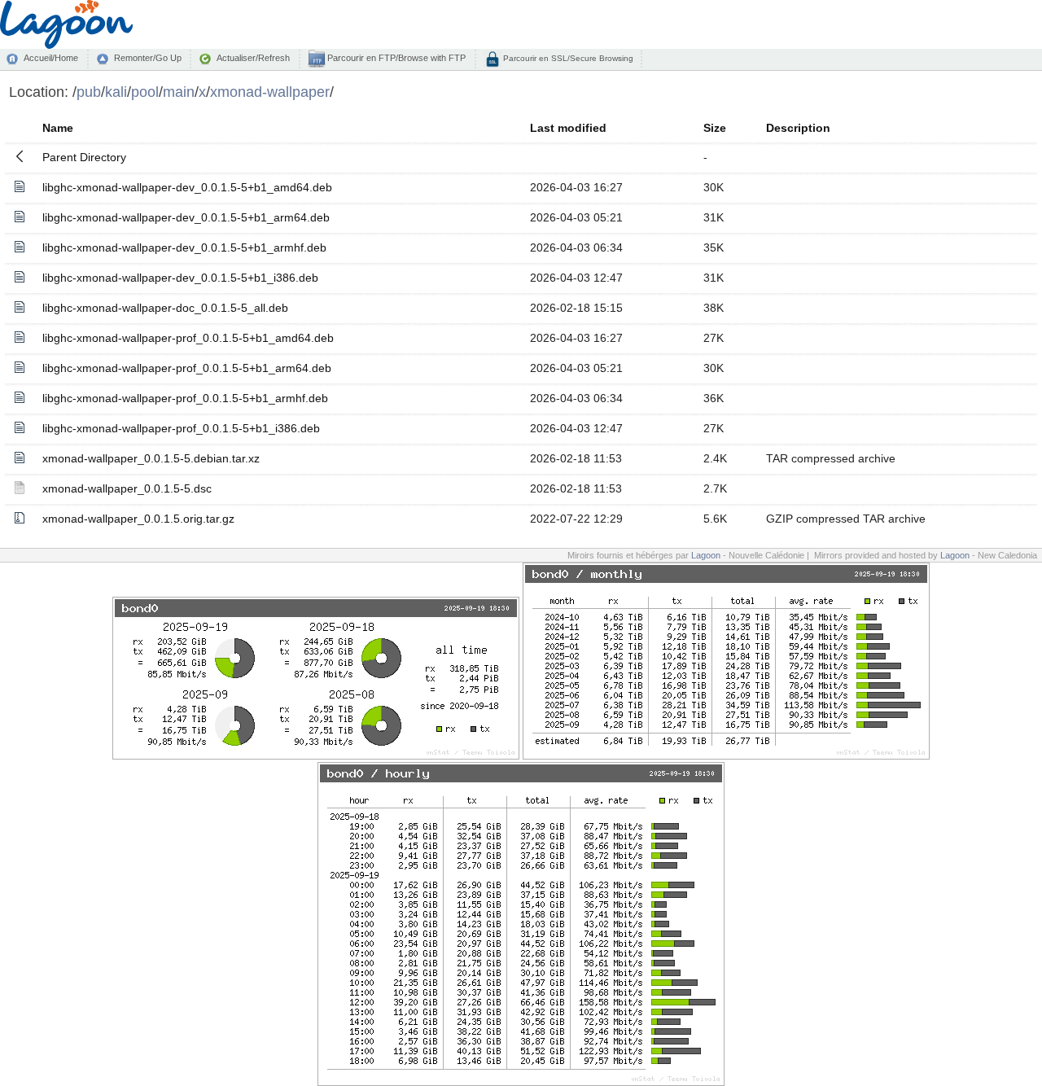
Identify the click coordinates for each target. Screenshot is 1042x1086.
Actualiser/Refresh (253, 58)
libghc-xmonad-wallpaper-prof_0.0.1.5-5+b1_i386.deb (181, 428)
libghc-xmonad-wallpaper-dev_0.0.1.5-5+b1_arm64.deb (186, 217)
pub (89, 91)
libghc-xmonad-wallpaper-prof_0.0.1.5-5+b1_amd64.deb (188, 337)
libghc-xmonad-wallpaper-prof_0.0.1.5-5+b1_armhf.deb (185, 398)
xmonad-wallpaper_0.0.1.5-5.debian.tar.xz (151, 458)
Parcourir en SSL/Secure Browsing (567, 58)
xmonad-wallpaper (270, 91)
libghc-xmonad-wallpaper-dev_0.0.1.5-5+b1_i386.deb (180, 277)
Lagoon (705, 555)
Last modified (568, 127)
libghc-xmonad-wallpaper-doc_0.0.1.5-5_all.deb (165, 307)
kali (116, 91)
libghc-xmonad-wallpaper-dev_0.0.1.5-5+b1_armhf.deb (184, 247)
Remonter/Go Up (148, 58)
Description (798, 127)
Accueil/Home (51, 58)
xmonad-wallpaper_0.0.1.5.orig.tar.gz (138, 518)
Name (57, 127)
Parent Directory (84, 157)
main (179, 91)
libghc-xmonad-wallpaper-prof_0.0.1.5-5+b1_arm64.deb (186, 367)
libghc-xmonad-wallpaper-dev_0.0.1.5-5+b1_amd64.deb (187, 187)
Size (714, 127)
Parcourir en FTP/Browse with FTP (395, 58)
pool (145, 91)
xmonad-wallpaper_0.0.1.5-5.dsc (127, 488)
